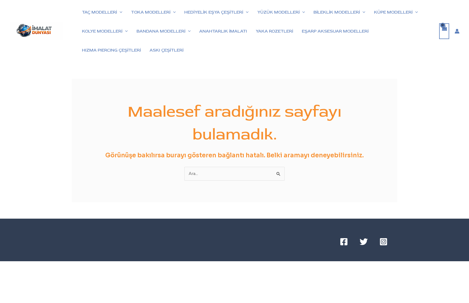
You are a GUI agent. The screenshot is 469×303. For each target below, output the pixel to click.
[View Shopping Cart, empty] (444, 31)
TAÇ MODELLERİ (99, 12)
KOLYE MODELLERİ (102, 31)
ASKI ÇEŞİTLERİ (166, 50)
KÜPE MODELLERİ (393, 12)
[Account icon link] (457, 31)
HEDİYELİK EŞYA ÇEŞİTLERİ (213, 12)
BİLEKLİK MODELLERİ (336, 12)
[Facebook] (344, 242)
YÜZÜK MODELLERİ (278, 12)
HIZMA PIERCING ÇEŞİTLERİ (111, 50)
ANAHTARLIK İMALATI (223, 31)
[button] (119, 12)
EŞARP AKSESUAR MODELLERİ (335, 31)
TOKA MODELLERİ (150, 12)
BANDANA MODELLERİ (161, 31)
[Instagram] (383, 242)
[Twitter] (364, 242)
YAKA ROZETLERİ (274, 31)
